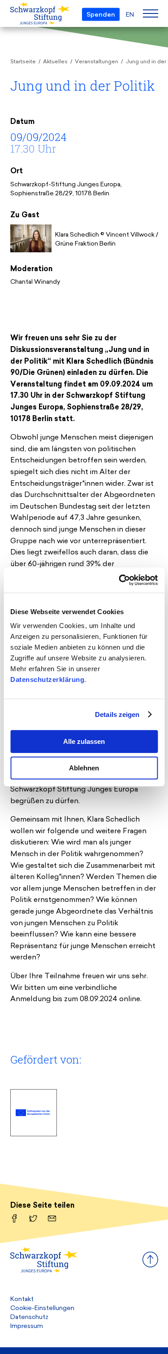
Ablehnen (84, 768)
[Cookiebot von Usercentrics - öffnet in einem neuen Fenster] (120, 580)
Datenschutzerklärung (47, 679)
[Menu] (150, 13)
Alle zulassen (84, 741)
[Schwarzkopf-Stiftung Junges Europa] (24, 14)
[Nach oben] (150, 1265)
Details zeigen (117, 714)
